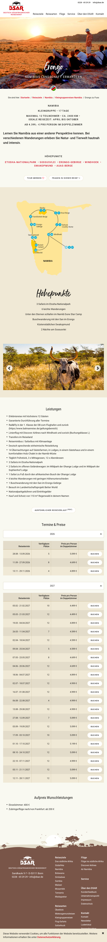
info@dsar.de (36, 876)
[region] (53, 558)
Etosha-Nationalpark (20, 162)
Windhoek (92, 162)
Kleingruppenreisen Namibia (68, 97)
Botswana (59, 873)
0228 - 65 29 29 (20, 876)
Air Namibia (86, 869)
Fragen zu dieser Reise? (65, 178)
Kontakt (85, 913)
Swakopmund (43, 165)
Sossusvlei (48, 162)
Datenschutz (87, 904)
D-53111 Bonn (36, 873)
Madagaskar (61, 896)
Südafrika (59, 865)
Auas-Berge (65, 165)
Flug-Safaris (60, 921)
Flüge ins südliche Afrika (92, 861)
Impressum (86, 900)
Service (85, 879)
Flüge (84, 857)
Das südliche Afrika (64, 861)
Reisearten (60, 906)
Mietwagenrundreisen (65, 913)
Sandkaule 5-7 (19, 873)
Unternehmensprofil (90, 896)
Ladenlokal (86, 924)
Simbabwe (60, 877)
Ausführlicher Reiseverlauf (53, 510)
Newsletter (86, 921)
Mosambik (60, 889)
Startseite (25, 97)
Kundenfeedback (89, 892)
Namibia (49, 97)
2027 (52, 585)
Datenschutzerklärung (48, 937)
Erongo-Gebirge (70, 162)
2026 (52, 534)
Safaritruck (60, 925)
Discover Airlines (88, 865)
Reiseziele (37, 97)
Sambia (58, 881)
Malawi (58, 885)
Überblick (59, 910)
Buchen (95, 554)
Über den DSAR (89, 888)
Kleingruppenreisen (64, 917)
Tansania (59, 893)
